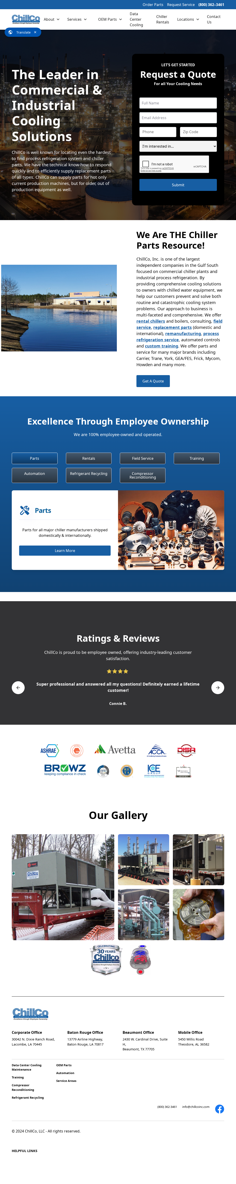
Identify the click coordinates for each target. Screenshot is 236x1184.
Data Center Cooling (136, 19)
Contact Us (214, 19)
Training (18, 1077)
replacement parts (172, 327)
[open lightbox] (63, 887)
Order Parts (153, 4)
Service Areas (66, 1081)
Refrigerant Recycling (28, 1097)
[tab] (34, 458)
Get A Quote (153, 381)
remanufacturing (183, 333)
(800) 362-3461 (167, 1107)
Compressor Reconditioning (23, 1087)
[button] (52, 19)
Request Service (181, 4)
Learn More (65, 550)
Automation (65, 1073)
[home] (26, 19)
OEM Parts (107, 19)
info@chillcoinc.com (195, 1107)
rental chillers (150, 321)
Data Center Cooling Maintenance (26, 1067)
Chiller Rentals (162, 19)
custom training (161, 346)
